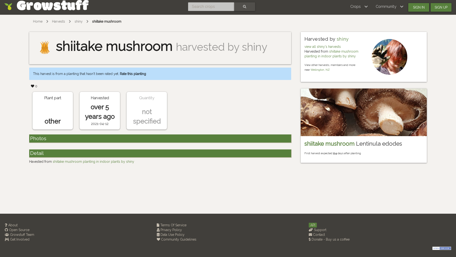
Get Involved (19, 239)
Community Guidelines (178, 239)
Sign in (419, 7)
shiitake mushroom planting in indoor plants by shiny (93, 161)
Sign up (441, 7)
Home (38, 21)
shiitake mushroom (106, 21)
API (312, 225)
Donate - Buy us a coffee (330, 239)
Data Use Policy (172, 235)
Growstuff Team (21, 235)
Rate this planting (133, 74)
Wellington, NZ (320, 69)
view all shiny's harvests (322, 47)
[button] (359, 6)
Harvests (58, 21)
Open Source (18, 230)
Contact (318, 235)
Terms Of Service (172, 225)
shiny (79, 21)
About (12, 225)
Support (319, 230)
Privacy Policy (171, 230)
